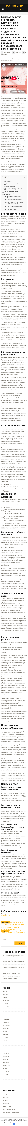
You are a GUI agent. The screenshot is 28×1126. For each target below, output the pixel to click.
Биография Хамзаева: (8, 179)
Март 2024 (5, 1047)
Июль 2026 (5, 991)
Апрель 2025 (6, 1016)
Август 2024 (5, 1031)
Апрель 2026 (6, 1000)
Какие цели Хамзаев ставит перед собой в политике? (15, 207)
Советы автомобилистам (9, 1109)
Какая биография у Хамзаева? (14, 205)
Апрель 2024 (6, 1043)
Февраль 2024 (6, 1050)
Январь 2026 (6, 1009)
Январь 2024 (6, 1053)
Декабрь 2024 (6, 1025)
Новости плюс (6, 1103)
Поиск (4, 939)
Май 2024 (5, 1040)
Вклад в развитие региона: (11, 191)
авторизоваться (5, 915)
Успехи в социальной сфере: (12, 189)
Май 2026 (5, 997)
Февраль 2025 (6, 1019)
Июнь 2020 (5, 1074)
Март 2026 (5, 1003)
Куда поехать (6, 1097)
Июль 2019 (5, 1081)
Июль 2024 (5, 1034)
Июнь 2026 (5, 994)
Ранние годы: (8, 181)
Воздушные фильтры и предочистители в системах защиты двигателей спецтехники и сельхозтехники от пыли (13, 961)
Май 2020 (5, 1077)
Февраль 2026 (6, 1006)
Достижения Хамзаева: (9, 186)
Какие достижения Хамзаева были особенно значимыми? (15, 203)
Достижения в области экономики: (13, 188)
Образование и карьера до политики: (14, 183)
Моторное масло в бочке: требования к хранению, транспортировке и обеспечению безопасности (13, 967)
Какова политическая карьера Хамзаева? (14, 197)
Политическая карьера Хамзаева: (11, 193)
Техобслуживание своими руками (11, 1112)
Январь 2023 (6, 1071)
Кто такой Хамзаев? (12, 209)
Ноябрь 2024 (6, 1028)
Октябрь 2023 (6, 1062)
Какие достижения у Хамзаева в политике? (15, 200)
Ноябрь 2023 (6, 1059)
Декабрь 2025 (6, 1013)
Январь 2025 (6, 1022)
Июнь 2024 (5, 1037)
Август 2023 (5, 1068)
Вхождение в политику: (11, 184)
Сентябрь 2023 (6, 1065)
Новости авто (6, 1100)
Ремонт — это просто (8, 1106)
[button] (23, 177)
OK (14, 1123)
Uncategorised (6, 1094)
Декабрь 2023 (6, 1056)
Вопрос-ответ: (7, 194)
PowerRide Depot (14, 5)
